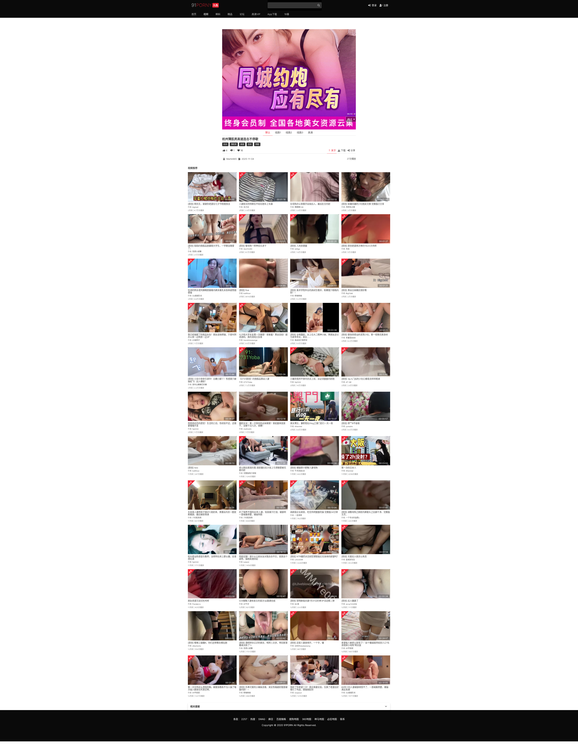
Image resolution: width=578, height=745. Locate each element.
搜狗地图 (294, 719)
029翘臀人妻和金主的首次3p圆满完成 (257, 600)
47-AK (348, 382)
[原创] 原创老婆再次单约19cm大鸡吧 (358, 245)
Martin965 (231, 159)
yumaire (349, 426)
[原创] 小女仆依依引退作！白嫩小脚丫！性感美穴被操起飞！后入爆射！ (212, 380)
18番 (286, 14)
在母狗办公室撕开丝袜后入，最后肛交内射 (310, 204)
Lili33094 (299, 559)
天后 (348, 249)
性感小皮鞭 (196, 251)
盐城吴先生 (350, 559)
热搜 (252, 719)
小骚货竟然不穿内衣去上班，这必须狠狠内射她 (312, 379)
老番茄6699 (351, 338)
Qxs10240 (248, 249)
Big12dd (349, 293)
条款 (235, 719)
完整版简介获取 (250, 473)
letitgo (297, 249)
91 (204, 5)
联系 (342, 719)
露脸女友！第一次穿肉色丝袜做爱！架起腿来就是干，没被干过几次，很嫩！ (262, 424)
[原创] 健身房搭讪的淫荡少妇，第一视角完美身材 (364, 334)
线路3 (300, 132)
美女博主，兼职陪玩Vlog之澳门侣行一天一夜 (311, 423)
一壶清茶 (298, 515)
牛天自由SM (300, 471)
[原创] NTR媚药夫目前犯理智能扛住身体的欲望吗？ (314, 556)
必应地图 (332, 719)
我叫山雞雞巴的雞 (199, 384)
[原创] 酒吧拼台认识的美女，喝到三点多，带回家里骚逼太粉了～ (263, 643)
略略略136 (299, 207)
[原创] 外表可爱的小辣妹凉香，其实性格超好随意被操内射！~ (263, 688)
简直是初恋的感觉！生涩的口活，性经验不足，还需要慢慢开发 (212, 424)
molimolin (248, 429)
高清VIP (256, 14)
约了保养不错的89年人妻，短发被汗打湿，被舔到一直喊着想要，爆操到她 (262, 513)
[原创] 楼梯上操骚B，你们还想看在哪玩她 (207, 642)
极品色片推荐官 (301, 340)
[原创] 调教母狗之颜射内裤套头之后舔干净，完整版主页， (365, 513)
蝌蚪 (218, 14)
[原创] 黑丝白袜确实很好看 (354, 290)
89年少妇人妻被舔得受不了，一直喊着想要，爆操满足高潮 (364, 688)
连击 (250, 144)
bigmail (195, 207)
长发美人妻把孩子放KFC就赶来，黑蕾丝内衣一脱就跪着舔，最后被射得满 (212, 513)
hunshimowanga (250, 340)
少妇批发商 (196, 517)
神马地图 (319, 719)
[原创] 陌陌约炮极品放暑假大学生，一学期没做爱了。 (211, 246)
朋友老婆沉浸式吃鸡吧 (198, 600)
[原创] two (193, 467)
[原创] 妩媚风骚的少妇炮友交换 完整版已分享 (362, 204)
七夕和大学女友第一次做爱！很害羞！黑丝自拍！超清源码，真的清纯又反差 (263, 335)
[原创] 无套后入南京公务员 (354, 556)
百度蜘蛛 (281, 719)
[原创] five (244, 290)
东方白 (246, 207)
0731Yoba (248, 382)
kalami (246, 562)
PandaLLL (196, 604)
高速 (242, 144)
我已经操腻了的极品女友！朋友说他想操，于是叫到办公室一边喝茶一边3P (212, 335)
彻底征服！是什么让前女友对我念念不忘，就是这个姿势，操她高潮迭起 (263, 557)
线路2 (289, 132)
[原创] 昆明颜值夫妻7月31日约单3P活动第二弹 (312, 600)
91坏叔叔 (349, 648)
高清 (310, 132)
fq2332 (298, 382)
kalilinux (247, 293)
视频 (206, 14)
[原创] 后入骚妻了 (349, 600)
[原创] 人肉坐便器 (298, 245)
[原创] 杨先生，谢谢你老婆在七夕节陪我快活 (209, 204)
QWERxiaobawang (302, 646)
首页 (193, 14)
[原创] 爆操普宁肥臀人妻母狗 (304, 467)
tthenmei (298, 426)
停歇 (257, 144)
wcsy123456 (351, 604)
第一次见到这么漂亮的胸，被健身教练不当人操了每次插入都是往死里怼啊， (212, 688)
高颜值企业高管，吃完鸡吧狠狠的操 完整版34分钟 (314, 512)
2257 (244, 719)
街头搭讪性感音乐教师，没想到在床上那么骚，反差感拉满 (212, 557)
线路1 (278, 132)
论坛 (242, 14)
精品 (230, 14)
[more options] (386, 706)
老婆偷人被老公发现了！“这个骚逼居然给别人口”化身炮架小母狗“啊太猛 (365, 643)
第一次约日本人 (348, 467)
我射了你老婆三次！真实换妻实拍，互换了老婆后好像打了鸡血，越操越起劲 (314, 688)
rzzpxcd (298, 693)
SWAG (261, 719)
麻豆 (270, 719)
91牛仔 (246, 604)
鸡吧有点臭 (350, 207)
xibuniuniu (196, 646)
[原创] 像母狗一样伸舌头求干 (252, 245)
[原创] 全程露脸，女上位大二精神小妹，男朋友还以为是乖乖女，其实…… (314, 335)
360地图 (306, 719)
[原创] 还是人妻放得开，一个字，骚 (307, 642)
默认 (267, 132)
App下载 (272, 14)
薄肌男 (233, 144)
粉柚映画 (298, 296)
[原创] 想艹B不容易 (350, 423)
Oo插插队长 (197, 296)
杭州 (225, 144)
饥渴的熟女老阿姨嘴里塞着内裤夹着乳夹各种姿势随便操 (212, 291)
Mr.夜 (297, 604)
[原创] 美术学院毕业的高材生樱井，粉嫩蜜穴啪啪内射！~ (314, 291)
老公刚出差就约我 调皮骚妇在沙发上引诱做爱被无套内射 (262, 468)
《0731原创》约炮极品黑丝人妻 (254, 379)
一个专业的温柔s (352, 517)
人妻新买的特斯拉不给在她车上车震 (256, 204)
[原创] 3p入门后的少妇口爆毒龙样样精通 (360, 379)
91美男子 (196, 340)
